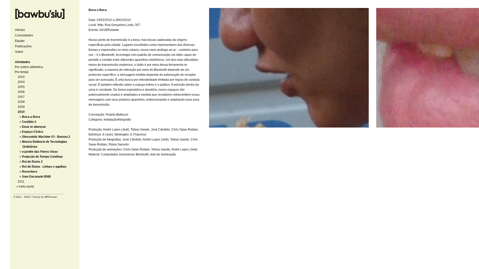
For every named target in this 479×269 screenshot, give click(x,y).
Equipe (20, 41)
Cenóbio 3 (29, 122)
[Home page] (40, 19)
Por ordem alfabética (29, 67)
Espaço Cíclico (32, 132)
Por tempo (22, 72)
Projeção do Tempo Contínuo (42, 156)
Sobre (19, 52)
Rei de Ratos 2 (32, 161)
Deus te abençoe (34, 127)
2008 (21, 102)
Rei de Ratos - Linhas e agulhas (44, 166)
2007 (21, 97)
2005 (21, 87)
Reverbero (29, 171)
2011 (21, 181)
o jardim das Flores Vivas (40, 151)
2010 (21, 112)
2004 (21, 82)
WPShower (50, 197)
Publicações (23, 46)
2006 (21, 92)
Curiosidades (24, 35)
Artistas (20, 30)
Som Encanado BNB (36, 176)
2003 (21, 77)
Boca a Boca (31, 117)
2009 (21, 107)
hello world (26, 186)
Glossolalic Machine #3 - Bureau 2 (46, 136)
